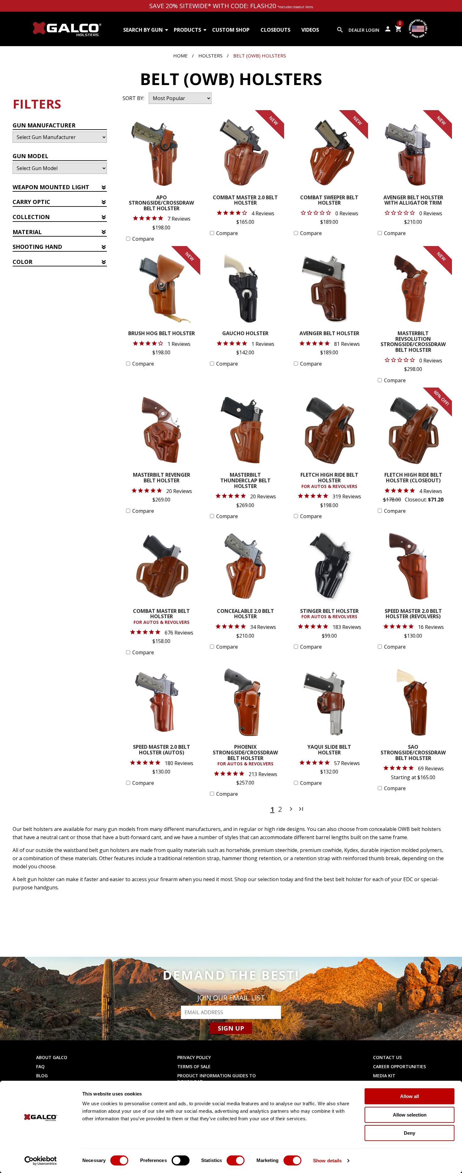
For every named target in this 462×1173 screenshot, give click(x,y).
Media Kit (384, 1076)
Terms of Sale (194, 1066)
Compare (143, 238)
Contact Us (387, 1057)
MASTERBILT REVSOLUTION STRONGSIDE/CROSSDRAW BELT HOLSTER (413, 342)
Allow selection (409, 1114)
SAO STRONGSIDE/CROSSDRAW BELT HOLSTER (413, 752)
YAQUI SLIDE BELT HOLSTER (329, 750)
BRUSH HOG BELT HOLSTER (161, 334)
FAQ (40, 1066)
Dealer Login (364, 30)
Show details (327, 1160)
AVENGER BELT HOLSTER (329, 334)
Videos (310, 29)
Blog (42, 1076)
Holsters (210, 55)
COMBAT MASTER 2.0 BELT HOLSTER (245, 200)
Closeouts (275, 29)
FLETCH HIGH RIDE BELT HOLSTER (329, 480)
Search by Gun (143, 29)
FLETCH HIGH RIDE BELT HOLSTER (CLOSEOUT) (413, 478)
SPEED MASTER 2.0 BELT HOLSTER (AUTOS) (161, 750)
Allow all (409, 1096)
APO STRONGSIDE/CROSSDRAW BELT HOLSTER (161, 203)
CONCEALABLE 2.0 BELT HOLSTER (245, 614)
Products (187, 29)
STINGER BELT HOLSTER (329, 614)
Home (180, 55)
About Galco (51, 1057)
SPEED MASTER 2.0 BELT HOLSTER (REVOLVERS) (413, 614)
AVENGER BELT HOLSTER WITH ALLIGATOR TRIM (413, 200)
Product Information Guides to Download (216, 1079)
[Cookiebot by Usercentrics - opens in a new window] (40, 1160)
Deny (409, 1133)
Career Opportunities (399, 1066)
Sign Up (231, 1028)
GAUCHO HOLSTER (245, 334)
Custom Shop (231, 29)
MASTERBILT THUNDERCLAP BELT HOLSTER (245, 480)
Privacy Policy (194, 1057)
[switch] (181, 1160)
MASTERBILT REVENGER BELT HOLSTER (161, 478)
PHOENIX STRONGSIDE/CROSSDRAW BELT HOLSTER (245, 755)
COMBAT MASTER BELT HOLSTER (161, 616)
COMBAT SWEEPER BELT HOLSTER (329, 200)
